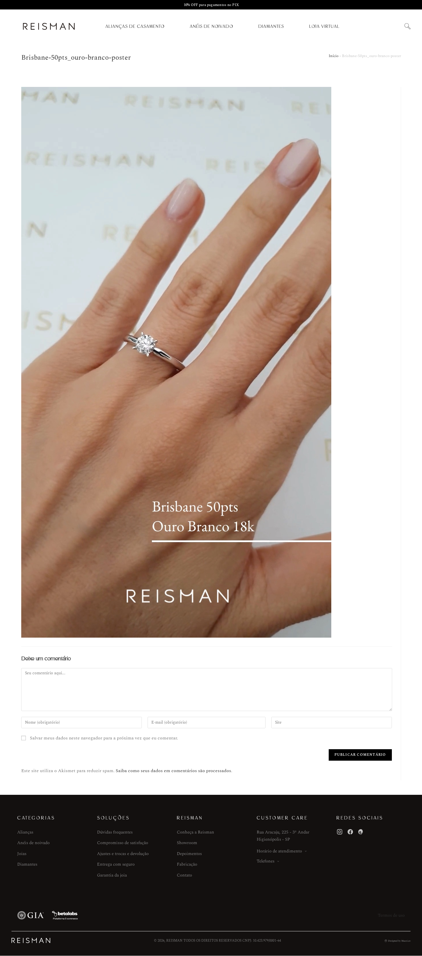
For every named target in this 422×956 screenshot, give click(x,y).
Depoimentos (189, 853)
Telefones (265, 861)
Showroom (187, 843)
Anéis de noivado (33, 843)
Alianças (25, 832)
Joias (21, 853)
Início (333, 56)
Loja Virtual (324, 26)
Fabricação (187, 864)
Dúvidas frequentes (115, 832)
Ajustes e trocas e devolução (123, 853)
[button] (407, 26)
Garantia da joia (112, 875)
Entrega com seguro (116, 864)
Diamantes (271, 26)
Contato (184, 875)
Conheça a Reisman (195, 832)
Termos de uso (391, 915)
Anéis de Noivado (211, 26)
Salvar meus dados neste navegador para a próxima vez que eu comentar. (104, 738)
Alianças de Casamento (134, 26)
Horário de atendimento (279, 851)
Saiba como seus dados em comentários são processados (173, 770)
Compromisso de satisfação (122, 843)
